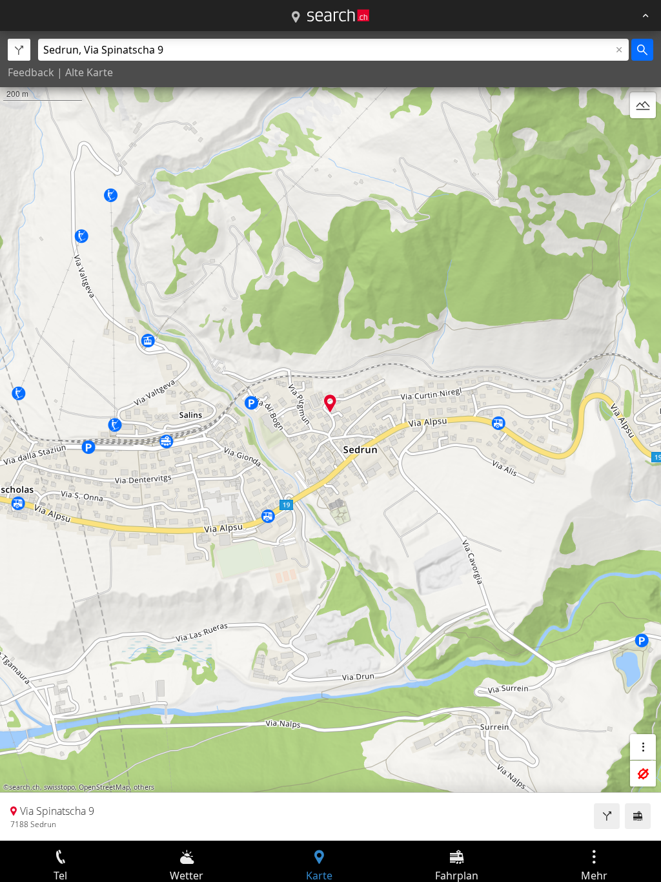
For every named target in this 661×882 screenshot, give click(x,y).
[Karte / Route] (296, 17)
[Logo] (338, 15)
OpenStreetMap (104, 787)
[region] (330, 436)
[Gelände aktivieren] (643, 105)
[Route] (607, 816)
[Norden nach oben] (643, 136)
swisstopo (59, 787)
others (144, 787)
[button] (330, 403)
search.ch (24, 787)
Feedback (31, 72)
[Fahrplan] (638, 816)
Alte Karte (89, 72)
